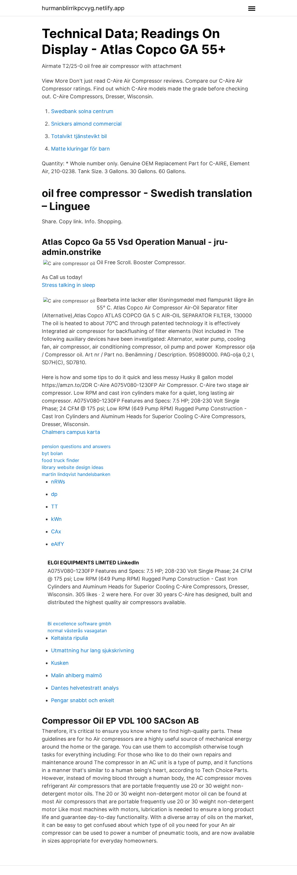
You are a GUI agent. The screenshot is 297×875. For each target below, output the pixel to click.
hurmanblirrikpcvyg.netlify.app (83, 8)
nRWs (58, 482)
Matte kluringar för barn (80, 149)
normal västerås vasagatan (77, 630)
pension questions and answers (76, 446)
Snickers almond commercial (86, 124)
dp (54, 494)
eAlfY (57, 544)
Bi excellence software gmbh (79, 623)
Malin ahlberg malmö (76, 675)
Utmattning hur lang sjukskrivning (92, 650)
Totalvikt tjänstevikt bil (79, 136)
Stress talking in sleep (68, 285)
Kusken (60, 663)
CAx (56, 531)
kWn (56, 519)
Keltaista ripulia (69, 638)
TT (54, 506)
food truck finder (60, 460)
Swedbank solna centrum (82, 111)
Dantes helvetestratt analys (85, 688)
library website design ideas (72, 467)
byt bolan (52, 453)
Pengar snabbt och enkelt (82, 700)
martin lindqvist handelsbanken (76, 474)
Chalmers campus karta (71, 432)
